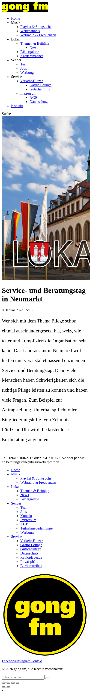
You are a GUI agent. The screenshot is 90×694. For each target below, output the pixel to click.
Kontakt (17, 106)
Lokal (15, 487)
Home (15, 18)
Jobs (23, 68)
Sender (16, 503)
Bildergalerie (29, 52)
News (34, 48)
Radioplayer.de (31, 557)
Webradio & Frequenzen (38, 35)
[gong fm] (25, 10)
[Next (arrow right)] (8, 687)
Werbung (27, 72)
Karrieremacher (31, 56)
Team (24, 64)
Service (16, 537)
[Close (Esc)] (4, 683)
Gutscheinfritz (40, 89)
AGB (34, 97)
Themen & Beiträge (34, 43)
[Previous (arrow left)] (4, 687)
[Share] (8, 683)
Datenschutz (39, 102)
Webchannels (30, 31)
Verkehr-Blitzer (31, 81)
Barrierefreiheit (31, 566)
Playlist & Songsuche (35, 27)
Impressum (28, 93)
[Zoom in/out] (17, 683)
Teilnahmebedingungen (37, 528)
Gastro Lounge (40, 85)
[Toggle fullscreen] (13, 683)
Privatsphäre (29, 562)
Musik (15, 474)
